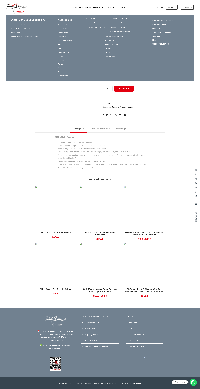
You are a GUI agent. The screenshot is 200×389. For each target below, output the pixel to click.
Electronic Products (119, 107)
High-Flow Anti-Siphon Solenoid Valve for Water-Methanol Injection (144, 233)
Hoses (60, 56)
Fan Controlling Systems (114, 36)
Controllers (62, 36)
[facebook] (196, 200)
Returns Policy (91, 340)
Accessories (65, 20)
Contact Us (133, 340)
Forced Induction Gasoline (20, 25)
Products (77, 7)
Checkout (123, 27)
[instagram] (196, 174)
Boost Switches (63, 29)
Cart (122, 23)
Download (187, 7)
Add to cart (124, 89)
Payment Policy (91, 329)
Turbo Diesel (15, 33)
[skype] (196, 187)
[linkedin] (196, 196)
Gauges (108, 48)
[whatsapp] (196, 170)
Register (172, 7)
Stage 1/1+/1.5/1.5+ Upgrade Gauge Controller (100, 233)
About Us (133, 323)
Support (111, 7)
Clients (132, 329)
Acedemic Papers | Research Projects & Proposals (104, 27)
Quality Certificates (137, 335)
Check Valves (63, 33)
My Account (124, 18)
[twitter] (196, 183)
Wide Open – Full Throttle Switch (55, 289)
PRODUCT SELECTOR (160, 44)
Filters (60, 44)
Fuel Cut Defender (111, 44)
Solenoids (61, 68)
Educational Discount (94, 23)
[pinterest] (196, 192)
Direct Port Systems (65, 40)
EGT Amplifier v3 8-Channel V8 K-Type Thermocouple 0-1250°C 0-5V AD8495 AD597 (144, 290)
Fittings (60, 48)
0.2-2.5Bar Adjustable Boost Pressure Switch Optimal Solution (100, 290)
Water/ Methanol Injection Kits (28, 20)
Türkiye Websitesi (136, 346)
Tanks (60, 72)
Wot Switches (63, 76)
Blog (104, 7)
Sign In (122, 7)
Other (154, 40)
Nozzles (61, 60)
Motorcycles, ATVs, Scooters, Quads (24, 36)
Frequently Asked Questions (119, 32)
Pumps (60, 64)
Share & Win (90, 18)
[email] (196, 204)
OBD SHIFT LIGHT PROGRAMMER (56, 232)
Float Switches (63, 52)
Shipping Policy (91, 335)
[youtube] (196, 179)
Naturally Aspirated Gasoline (21, 29)
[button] (193, 382)
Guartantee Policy (92, 323)
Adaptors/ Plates (64, 25)
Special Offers (91, 7)
